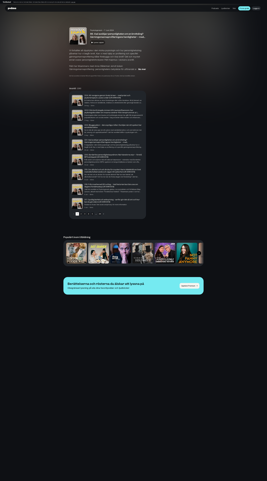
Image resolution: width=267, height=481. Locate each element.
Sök (234, 8)
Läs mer (73, 2)
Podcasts (215, 8)
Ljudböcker (225, 8)
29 (100, 214)
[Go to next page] (103, 214)
